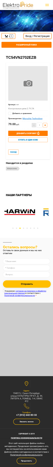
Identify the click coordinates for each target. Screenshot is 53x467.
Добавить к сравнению (22, 113)
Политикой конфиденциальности (19, 295)
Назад (13, 152)
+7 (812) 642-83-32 (26, 415)
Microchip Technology (33, 118)
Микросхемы (12, 168)
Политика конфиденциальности (26, 438)
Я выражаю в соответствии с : (25, 293)
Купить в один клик (28, 140)
